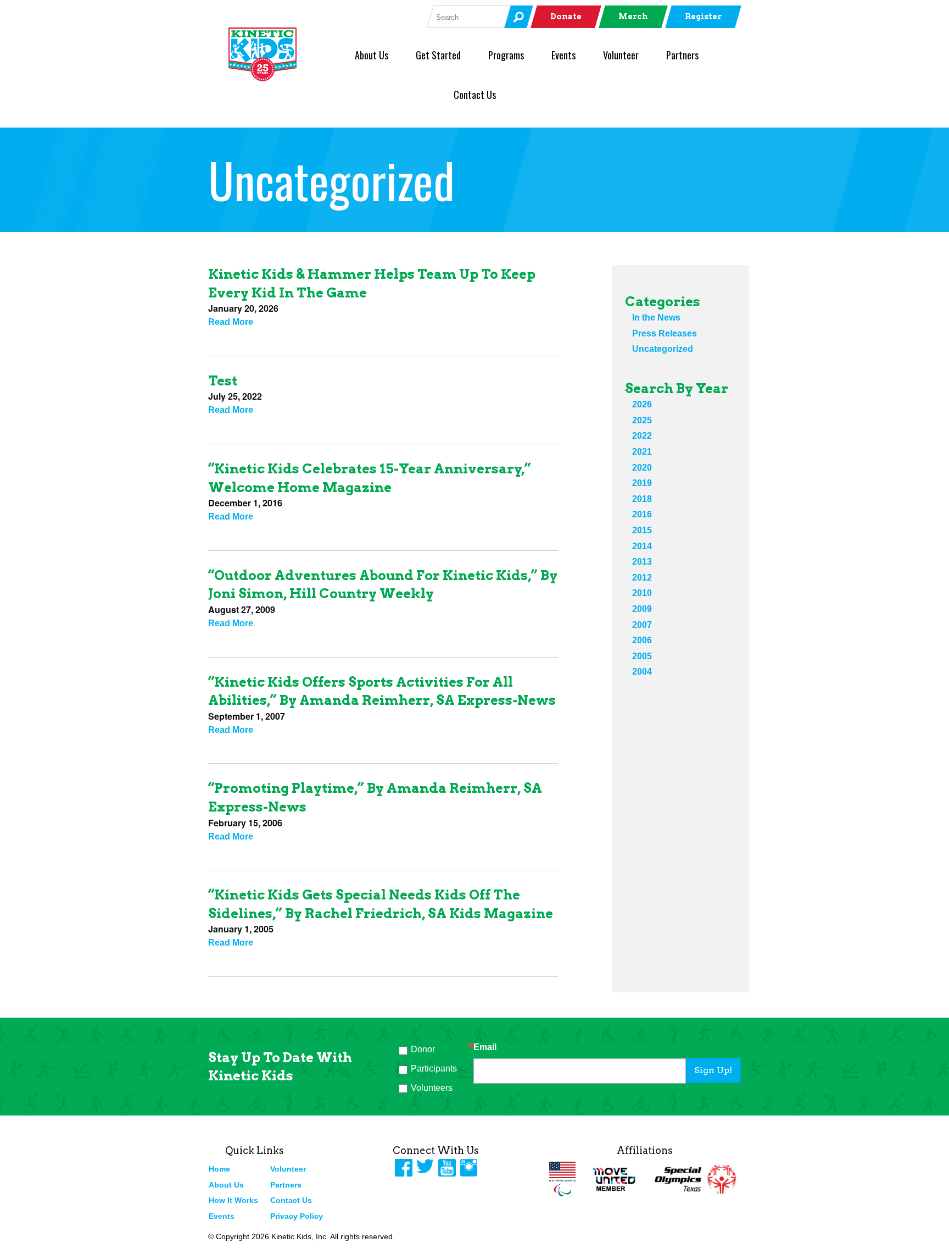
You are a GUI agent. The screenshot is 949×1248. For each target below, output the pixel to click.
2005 (642, 656)
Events (563, 55)
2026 (642, 404)
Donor (423, 1049)
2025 (642, 420)
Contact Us (475, 94)
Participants (434, 1068)
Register (703, 16)
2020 (642, 467)
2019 (642, 483)
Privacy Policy (296, 1216)
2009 (642, 609)
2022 (642, 435)
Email (484, 1047)
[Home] (280, 54)
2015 (642, 530)
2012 (642, 577)
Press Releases (664, 333)
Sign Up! (713, 1070)
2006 (642, 640)
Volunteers (432, 1087)
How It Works (233, 1200)
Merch (633, 16)
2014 (642, 546)
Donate (566, 16)
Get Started (438, 55)
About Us (371, 55)
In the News (656, 317)
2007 (642, 624)
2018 (642, 499)
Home (219, 1169)
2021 (642, 451)
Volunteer (621, 55)
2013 (642, 561)
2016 (642, 514)
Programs (506, 55)
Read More (230, 322)
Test (222, 381)
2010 (642, 593)
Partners (682, 55)
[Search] (518, 16)
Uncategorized (662, 349)
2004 (642, 671)
